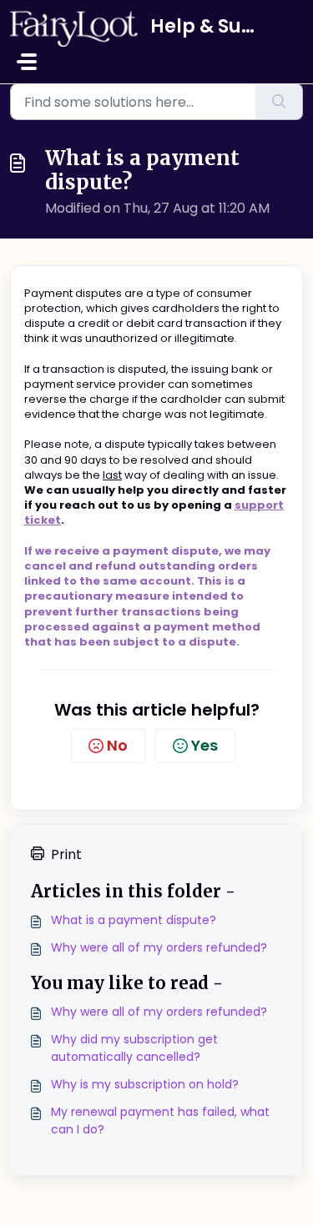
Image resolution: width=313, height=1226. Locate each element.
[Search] (279, 101)
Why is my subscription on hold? (145, 1084)
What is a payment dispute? (133, 920)
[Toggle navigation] (26, 62)
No (117, 745)
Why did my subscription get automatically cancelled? (134, 1048)
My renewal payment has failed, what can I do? (160, 1120)
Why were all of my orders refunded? (159, 947)
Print (66, 854)
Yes (204, 745)
